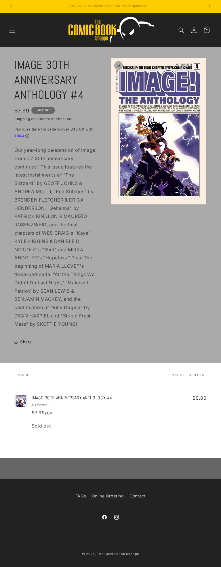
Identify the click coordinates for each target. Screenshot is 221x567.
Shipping (22, 119)
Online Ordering (108, 495)
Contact (137, 495)
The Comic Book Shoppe (118, 554)
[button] (12, 30)
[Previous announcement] (11, 6)
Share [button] (26, 341)
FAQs (80, 495)
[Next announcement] (209, 6)
